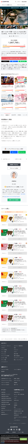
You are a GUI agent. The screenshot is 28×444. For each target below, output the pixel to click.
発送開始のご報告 (6, 119)
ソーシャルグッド (4, 361)
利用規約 (15, 405)
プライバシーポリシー (18, 409)
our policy (2, 442)
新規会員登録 (24, 1)
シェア (14, 61)
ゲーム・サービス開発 (5, 355)
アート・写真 (3, 359)
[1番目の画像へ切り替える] (3, 27)
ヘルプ (15, 398)
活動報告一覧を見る (14, 164)
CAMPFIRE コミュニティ (5, 394)
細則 (15, 407)
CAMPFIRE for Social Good (6, 398)
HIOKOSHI (3, 408)
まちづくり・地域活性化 (18, 345)
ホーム (2, 114)
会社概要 (7, 432)
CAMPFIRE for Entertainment (6, 400)
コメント (25, 114)
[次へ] (26, 16)
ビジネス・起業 (4, 357)
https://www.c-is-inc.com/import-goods (12, 196)
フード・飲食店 (4, 349)
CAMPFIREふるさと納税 (5, 404)
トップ (2, 338)
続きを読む (23, 194)
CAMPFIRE (3, 392)
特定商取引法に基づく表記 (18, 411)
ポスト (6, 61)
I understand (23, 439)
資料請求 (2, 371)
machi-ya (3, 412)
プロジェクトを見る (14, 168)
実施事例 (15, 382)
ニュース (15, 396)
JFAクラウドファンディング (6, 410)
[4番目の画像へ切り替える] (19, 27)
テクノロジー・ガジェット (6, 345)
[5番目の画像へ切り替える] (25, 27)
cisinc (11, 36)
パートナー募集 (21, 432)
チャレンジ (16, 349)
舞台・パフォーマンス (18, 359)
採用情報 (14, 432)
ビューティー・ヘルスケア (18, 357)
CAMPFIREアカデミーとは (6, 378)
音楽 (15, 347)
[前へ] (1, 16)
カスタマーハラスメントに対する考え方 (20, 417)
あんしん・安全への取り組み (19, 394)
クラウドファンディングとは (6, 380)
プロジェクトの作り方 (5, 382)
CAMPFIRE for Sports (5, 402)
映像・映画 (16, 353)
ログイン (19, 1)
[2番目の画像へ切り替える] (8, 27)
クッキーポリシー (17, 420)
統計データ (16, 384)
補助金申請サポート (4, 414)
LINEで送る (23, 61)
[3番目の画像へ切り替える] (14, 27)
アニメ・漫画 (3, 351)
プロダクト (16, 36)
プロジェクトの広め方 (5, 384)
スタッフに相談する (17, 369)
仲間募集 (19, 114)
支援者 (13, 114)
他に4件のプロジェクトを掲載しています (15, 186)
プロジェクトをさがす (8, 338)
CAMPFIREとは (17, 392)
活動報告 (7, 115)
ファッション (3, 353)
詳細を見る (4, 224)
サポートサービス (17, 380)
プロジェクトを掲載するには (7, 4)
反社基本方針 (16, 415)
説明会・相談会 (16, 378)
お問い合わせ (16, 400)
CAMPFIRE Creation (5, 396)
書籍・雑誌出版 (16, 355)
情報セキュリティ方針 (18, 413)
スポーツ (15, 351)
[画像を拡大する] (12, 221)
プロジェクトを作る (4, 369)
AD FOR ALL (3, 406)
